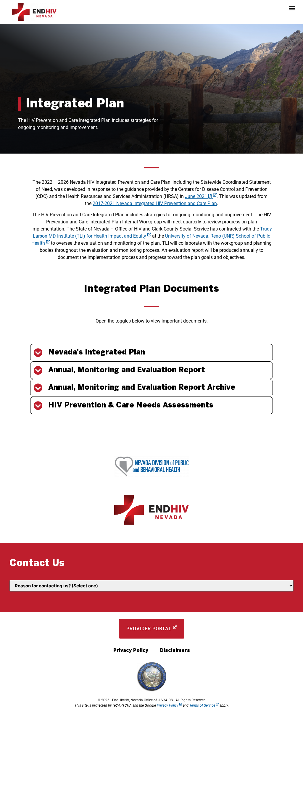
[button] (292, 8)
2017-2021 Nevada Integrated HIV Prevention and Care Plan (155, 203)
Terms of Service (202, 705)
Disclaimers (175, 650)
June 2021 (196, 196)
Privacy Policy (130, 650)
